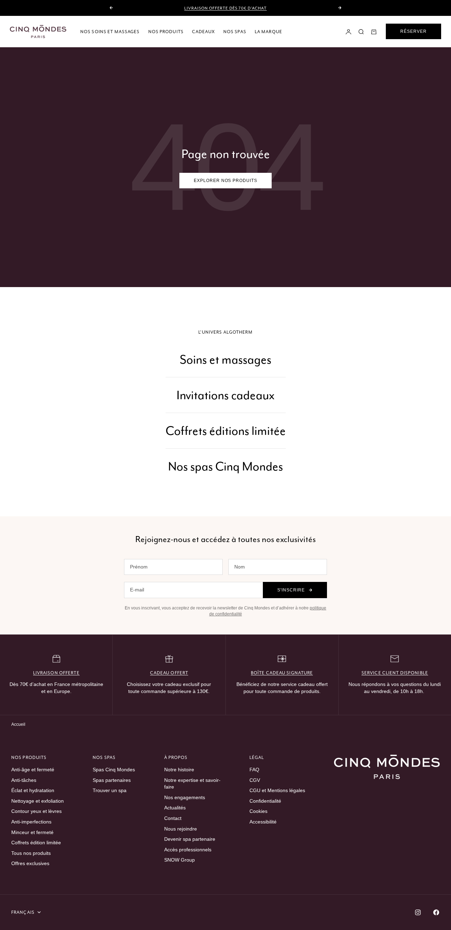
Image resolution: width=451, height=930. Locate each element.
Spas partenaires (112, 780)
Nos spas (234, 31)
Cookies (258, 811)
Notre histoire (179, 769)
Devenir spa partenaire (189, 839)
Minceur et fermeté (32, 832)
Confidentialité (265, 801)
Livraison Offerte (56, 672)
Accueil (18, 724)
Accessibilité (263, 822)
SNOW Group (179, 860)
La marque (268, 31)
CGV (254, 780)
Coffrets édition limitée (36, 842)
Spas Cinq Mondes (114, 769)
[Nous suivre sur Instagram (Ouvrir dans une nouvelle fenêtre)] (417, 912)
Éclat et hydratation (32, 790)
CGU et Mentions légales (277, 790)
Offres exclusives (30, 863)
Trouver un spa (109, 790)
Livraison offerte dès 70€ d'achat (225, 8)
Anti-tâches (23, 780)
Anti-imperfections (31, 822)
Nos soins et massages (110, 31)
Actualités (175, 807)
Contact (172, 818)
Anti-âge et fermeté (32, 769)
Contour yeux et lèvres (36, 811)
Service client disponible (395, 672)
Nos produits (166, 31)
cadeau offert (169, 672)
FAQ (254, 769)
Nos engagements (184, 797)
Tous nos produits (31, 853)
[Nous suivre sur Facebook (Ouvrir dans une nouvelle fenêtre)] (436, 912)
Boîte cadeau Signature (282, 672)
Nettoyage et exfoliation (37, 801)
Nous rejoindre (180, 829)
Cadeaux (203, 31)
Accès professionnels (187, 849)
